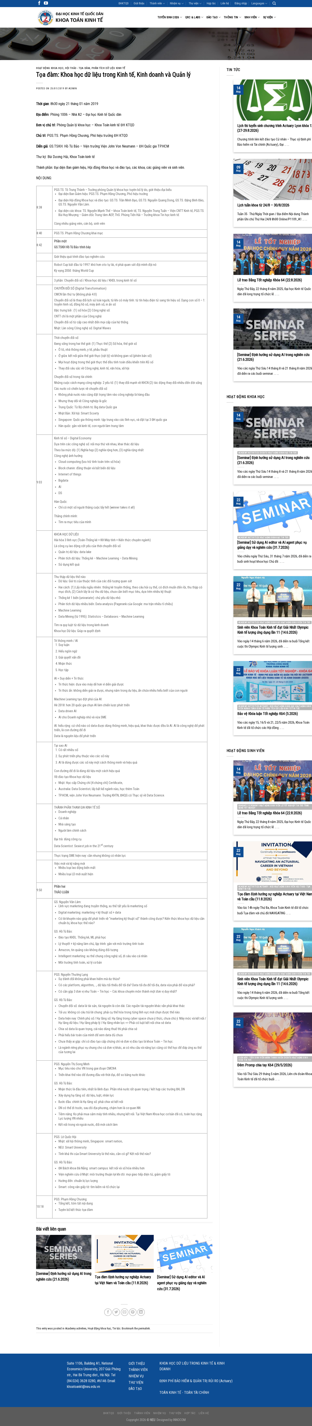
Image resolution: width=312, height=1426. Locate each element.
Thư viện (193, 3)
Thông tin (231, 17)
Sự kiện (268, 17)
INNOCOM (179, 1420)
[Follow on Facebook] (39, 3)
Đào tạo (212, 17)
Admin (73, 88)
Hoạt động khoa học (49, 68)
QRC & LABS (192, 17)
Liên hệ (225, 3)
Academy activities (75, 1328)
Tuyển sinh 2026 (168, 17)
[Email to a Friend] (124, 1312)
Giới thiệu (139, 3)
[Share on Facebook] (108, 1312)
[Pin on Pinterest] (133, 1312)
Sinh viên (250, 17)
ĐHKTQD (124, 3)
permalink (144, 1328)
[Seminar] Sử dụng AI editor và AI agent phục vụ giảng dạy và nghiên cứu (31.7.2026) (181, 1283)
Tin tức (116, 1328)
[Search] (274, 3)
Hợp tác (211, 3)
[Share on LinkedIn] (141, 1312)
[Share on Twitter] (116, 1312)
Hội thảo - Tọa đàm (77, 68)
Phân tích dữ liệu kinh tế (108, 68)
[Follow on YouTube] (46, 3)
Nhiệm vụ (175, 3)
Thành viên (156, 3)
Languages (257, 3)
